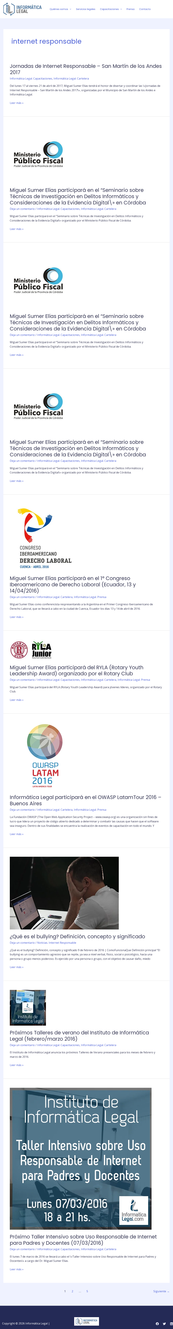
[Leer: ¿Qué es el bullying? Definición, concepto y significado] (64, 893)
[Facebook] (157, 9)
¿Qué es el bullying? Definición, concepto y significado (77, 936)
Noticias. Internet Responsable (56, 943)
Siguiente (161, 1291)
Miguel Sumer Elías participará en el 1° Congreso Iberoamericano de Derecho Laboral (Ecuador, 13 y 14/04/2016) (73, 584)
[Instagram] (168, 9)
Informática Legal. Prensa (90, 597)
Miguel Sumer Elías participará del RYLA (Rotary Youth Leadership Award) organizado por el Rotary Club (76, 670)
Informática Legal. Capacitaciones (31, 78)
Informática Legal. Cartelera (71, 78)
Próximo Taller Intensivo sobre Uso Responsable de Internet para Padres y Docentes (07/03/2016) (83, 1240)
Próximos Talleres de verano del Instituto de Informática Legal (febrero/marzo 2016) (79, 1036)
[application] (69, 9)
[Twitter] (163, 9)
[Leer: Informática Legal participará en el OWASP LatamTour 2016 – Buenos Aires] (43, 756)
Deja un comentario (22, 209)
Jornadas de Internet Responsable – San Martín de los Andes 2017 (86, 69)
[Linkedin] (171, 1323)
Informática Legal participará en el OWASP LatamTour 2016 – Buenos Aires (85, 800)
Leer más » (16, 103)
